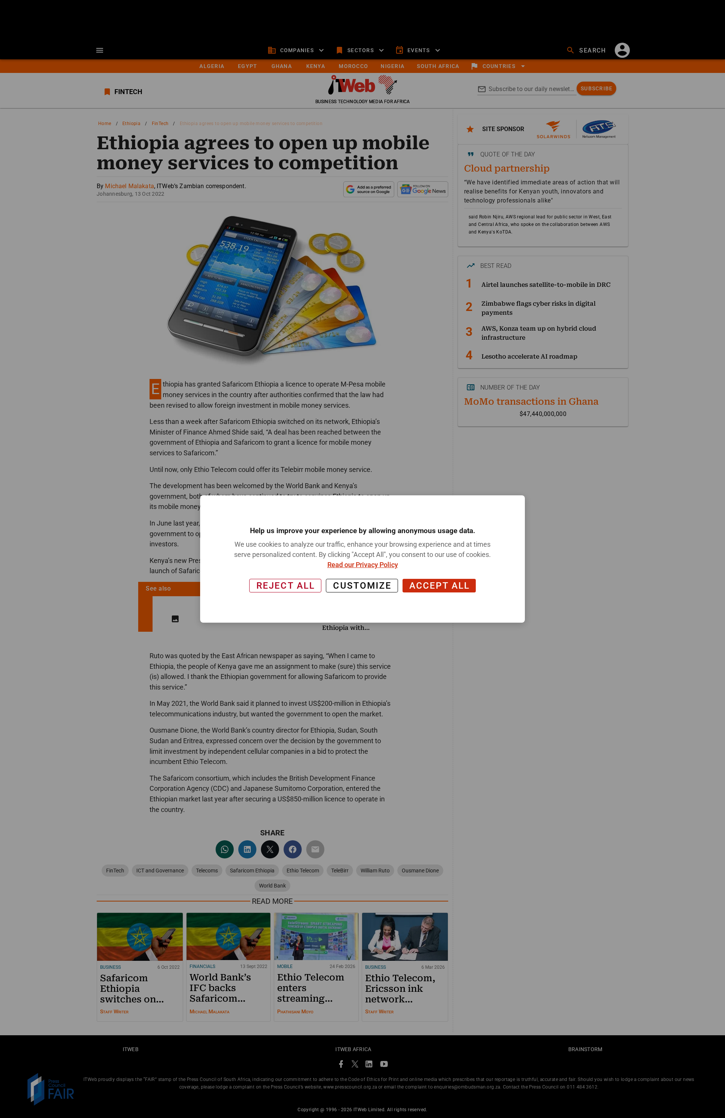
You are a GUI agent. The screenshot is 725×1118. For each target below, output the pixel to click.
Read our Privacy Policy (362, 565)
